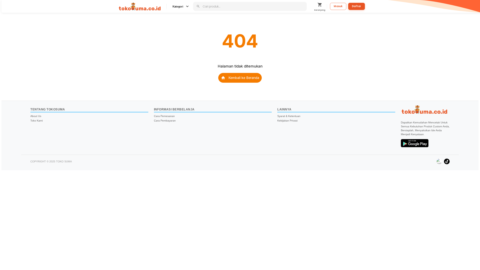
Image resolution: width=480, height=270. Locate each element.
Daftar (356, 6)
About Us (35, 116)
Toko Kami (36, 120)
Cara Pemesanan (164, 116)
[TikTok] (447, 161)
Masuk (338, 6)
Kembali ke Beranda (240, 78)
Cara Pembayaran (165, 120)
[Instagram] (439, 161)
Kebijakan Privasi (287, 120)
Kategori (181, 6)
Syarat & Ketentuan (288, 116)
